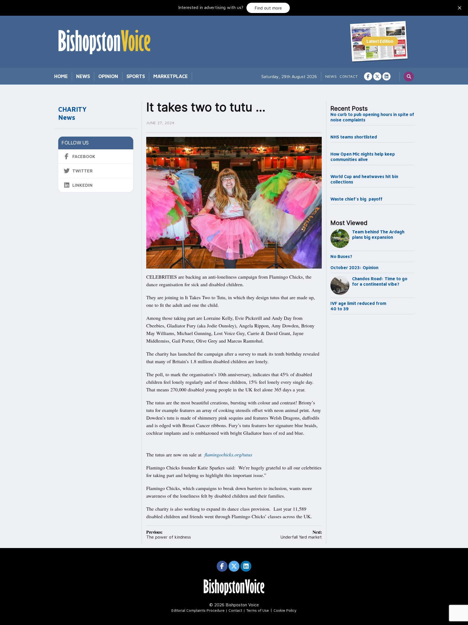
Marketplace (170, 76)
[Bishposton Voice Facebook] (368, 76)
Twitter (82, 170)
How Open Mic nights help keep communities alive (362, 157)
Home (61, 76)
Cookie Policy (285, 610)
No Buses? (341, 256)
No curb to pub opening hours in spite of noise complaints (372, 117)
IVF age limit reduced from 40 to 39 (358, 306)
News (83, 76)
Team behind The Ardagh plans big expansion (378, 234)
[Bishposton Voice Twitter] (377, 76)
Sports (135, 76)
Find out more (268, 7)
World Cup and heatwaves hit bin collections (364, 179)
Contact (349, 76)
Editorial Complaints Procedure (198, 610)
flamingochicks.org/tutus (228, 454)
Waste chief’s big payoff (356, 198)
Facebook (83, 156)
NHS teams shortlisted (353, 136)
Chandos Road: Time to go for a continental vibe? (379, 281)
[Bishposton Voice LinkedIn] (386, 76)
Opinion (108, 76)
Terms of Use (257, 610)
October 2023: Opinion (354, 267)
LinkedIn (82, 185)
